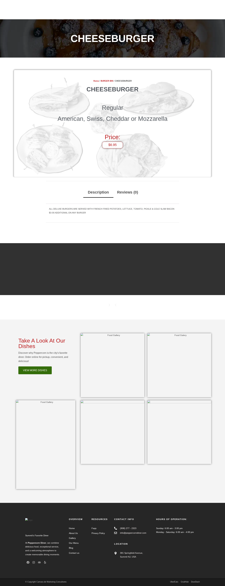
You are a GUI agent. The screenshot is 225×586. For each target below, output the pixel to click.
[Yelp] (45, 562)
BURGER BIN (107, 81)
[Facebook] (28, 562)
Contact (161, 12)
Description (98, 192)
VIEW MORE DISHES (35, 370)
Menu (133, 12)
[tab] (98, 192)
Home (111, 12)
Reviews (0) (127, 192)
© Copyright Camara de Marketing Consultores (46, 582)
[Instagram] (33, 562)
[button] (115, 305)
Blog (152, 12)
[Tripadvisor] (39, 562)
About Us (122, 12)
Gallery (142, 12)
